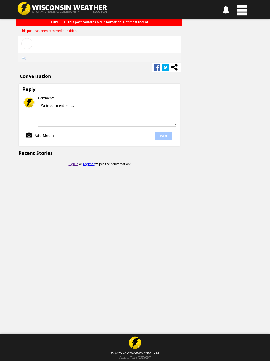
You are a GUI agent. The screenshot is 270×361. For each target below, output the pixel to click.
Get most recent (135, 22)
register (89, 164)
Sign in (73, 164)
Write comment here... (57, 105)
